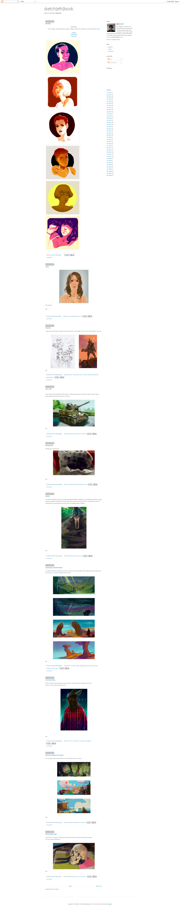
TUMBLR (74, 32)
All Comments (113, 62)
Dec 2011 (109, 148)
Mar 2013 (109, 122)
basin (69, 665)
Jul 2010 (109, 160)
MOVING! (48, 23)
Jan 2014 (109, 101)
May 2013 (109, 118)
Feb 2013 (109, 124)
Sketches (48, 328)
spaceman (96, 374)
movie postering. (50, 680)
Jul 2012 (109, 137)
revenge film (88, 741)
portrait (69, 316)
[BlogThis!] (67, 255)
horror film (70, 741)
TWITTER (73, 36)
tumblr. (110, 49)
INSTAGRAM (74, 34)
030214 (47, 496)
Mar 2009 (109, 175)
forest (76, 556)
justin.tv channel (53, 572)
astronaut (70, 374)
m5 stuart (77, 433)
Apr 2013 (109, 120)
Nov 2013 (109, 105)
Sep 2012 (109, 133)
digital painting (71, 433)
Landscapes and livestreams (54, 567)
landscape (48, 668)
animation (70, 822)
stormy (53, 668)
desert (77, 665)
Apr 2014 (109, 95)
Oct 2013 (109, 107)
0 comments (49, 257)
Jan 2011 (109, 156)
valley (56, 668)
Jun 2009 (109, 169)
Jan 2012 (109, 145)
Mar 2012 (109, 143)
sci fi (83, 374)
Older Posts (99, 886)
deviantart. (111, 51)
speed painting (74, 316)
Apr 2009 (109, 173)
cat (68, 484)
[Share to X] (69, 255)
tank (84, 433)
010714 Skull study (51, 834)
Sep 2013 (109, 109)
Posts (110, 59)
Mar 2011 (109, 152)
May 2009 (109, 171)
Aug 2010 (109, 158)
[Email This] (65, 255)
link (65, 685)
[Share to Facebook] (71, 255)
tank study (48, 389)
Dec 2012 (109, 128)
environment (91, 665)
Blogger (110, 904)
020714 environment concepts (54, 755)
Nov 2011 (109, 150)
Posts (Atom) (55, 889)
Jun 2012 (109, 139)
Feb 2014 (109, 99)
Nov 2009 (109, 167)
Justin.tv (77, 876)
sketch (85, 374)
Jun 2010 (109, 162)
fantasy (96, 665)
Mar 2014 (109, 97)
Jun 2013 (109, 116)
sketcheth (53, 255)
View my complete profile (113, 39)
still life (81, 876)
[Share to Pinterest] (73, 255)
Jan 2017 (109, 92)
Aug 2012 (109, 135)
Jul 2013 (109, 114)
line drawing (75, 374)
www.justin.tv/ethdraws (53, 839)
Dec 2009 (109, 164)
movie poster (82, 741)
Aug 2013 (109, 112)
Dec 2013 (109, 103)
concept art (73, 665)
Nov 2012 (109, 131)
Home (70, 886)
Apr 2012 (109, 141)
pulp (80, 374)
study (80, 316)
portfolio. (110, 47)
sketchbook (90, 374)
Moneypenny (49, 445)
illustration (76, 741)
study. (47, 266)
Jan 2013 (109, 126)
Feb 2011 (109, 154)
